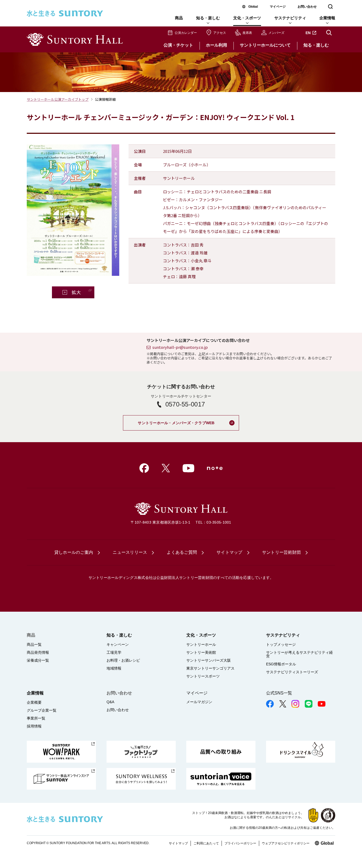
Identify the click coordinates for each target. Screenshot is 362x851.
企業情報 (327, 18)
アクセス (219, 33)
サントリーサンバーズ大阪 (208, 660)
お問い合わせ (307, 6)
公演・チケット (178, 45)
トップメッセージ (281, 644)
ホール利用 (216, 45)
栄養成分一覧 (38, 660)
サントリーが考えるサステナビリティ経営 (299, 654)
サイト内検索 (329, 32)
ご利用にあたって (206, 843)
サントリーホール (201, 644)
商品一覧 (34, 644)
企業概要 (34, 702)
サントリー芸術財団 (281, 552)
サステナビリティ (290, 18)
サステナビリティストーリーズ (292, 672)
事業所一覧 (36, 718)
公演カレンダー (186, 33)
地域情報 (114, 668)
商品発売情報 (38, 652)
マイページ (278, 6)
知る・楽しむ (208, 18)
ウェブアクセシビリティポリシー (286, 843)
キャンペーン (118, 644)
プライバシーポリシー (240, 843)
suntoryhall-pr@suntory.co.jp (180, 347)
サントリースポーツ (203, 676)
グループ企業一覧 (41, 710)
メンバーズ (276, 33)
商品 (179, 18)
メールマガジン (199, 702)
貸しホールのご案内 (73, 552)
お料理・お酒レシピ (123, 660)
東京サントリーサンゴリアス (210, 668)
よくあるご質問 (182, 552)
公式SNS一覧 (279, 693)
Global (253, 6)
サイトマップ (229, 552)
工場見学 (114, 652)
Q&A (110, 702)
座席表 (247, 33)
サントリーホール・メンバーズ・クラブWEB (188, 420)
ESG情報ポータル (281, 664)
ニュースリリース (130, 552)
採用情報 (34, 726)
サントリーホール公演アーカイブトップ (58, 99)
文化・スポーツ (247, 18)
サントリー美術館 (201, 652)
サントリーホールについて (265, 45)
